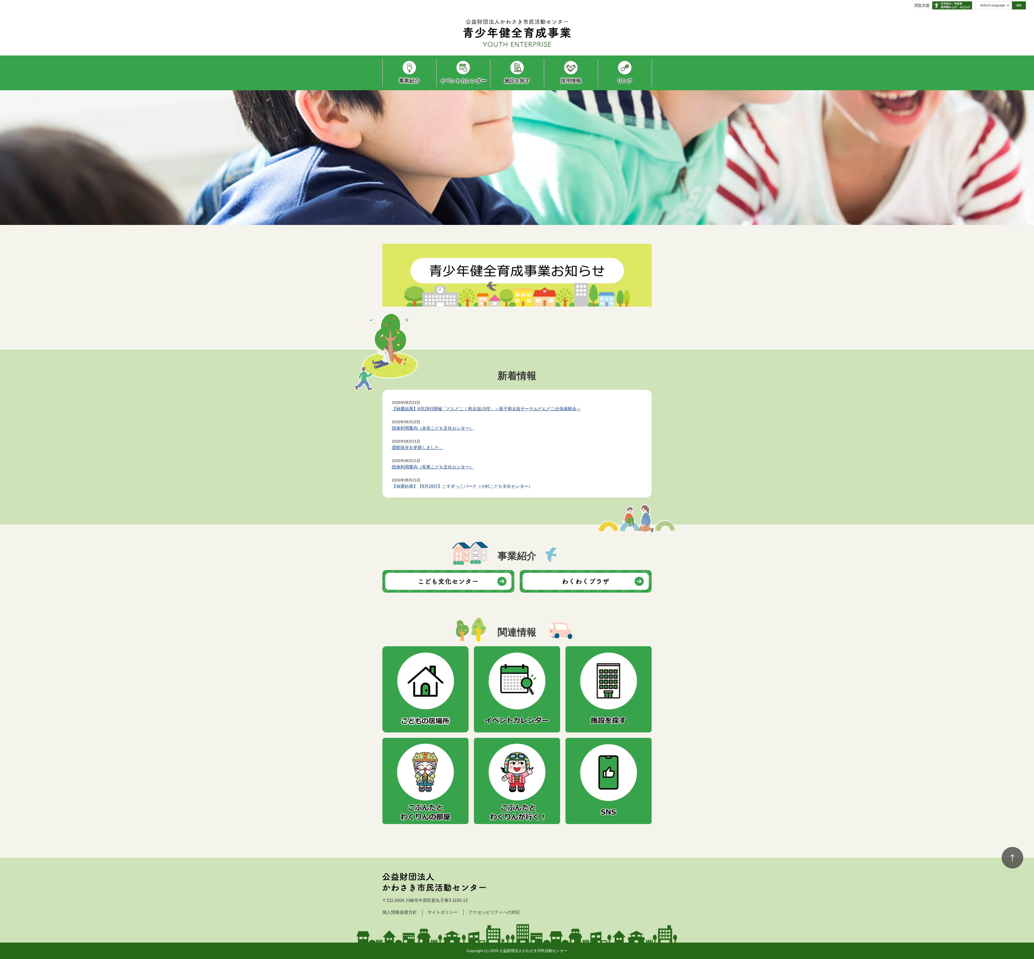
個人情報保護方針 (399, 912)
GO (1018, 5)
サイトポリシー (443, 912)
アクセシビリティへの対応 (494, 912)
